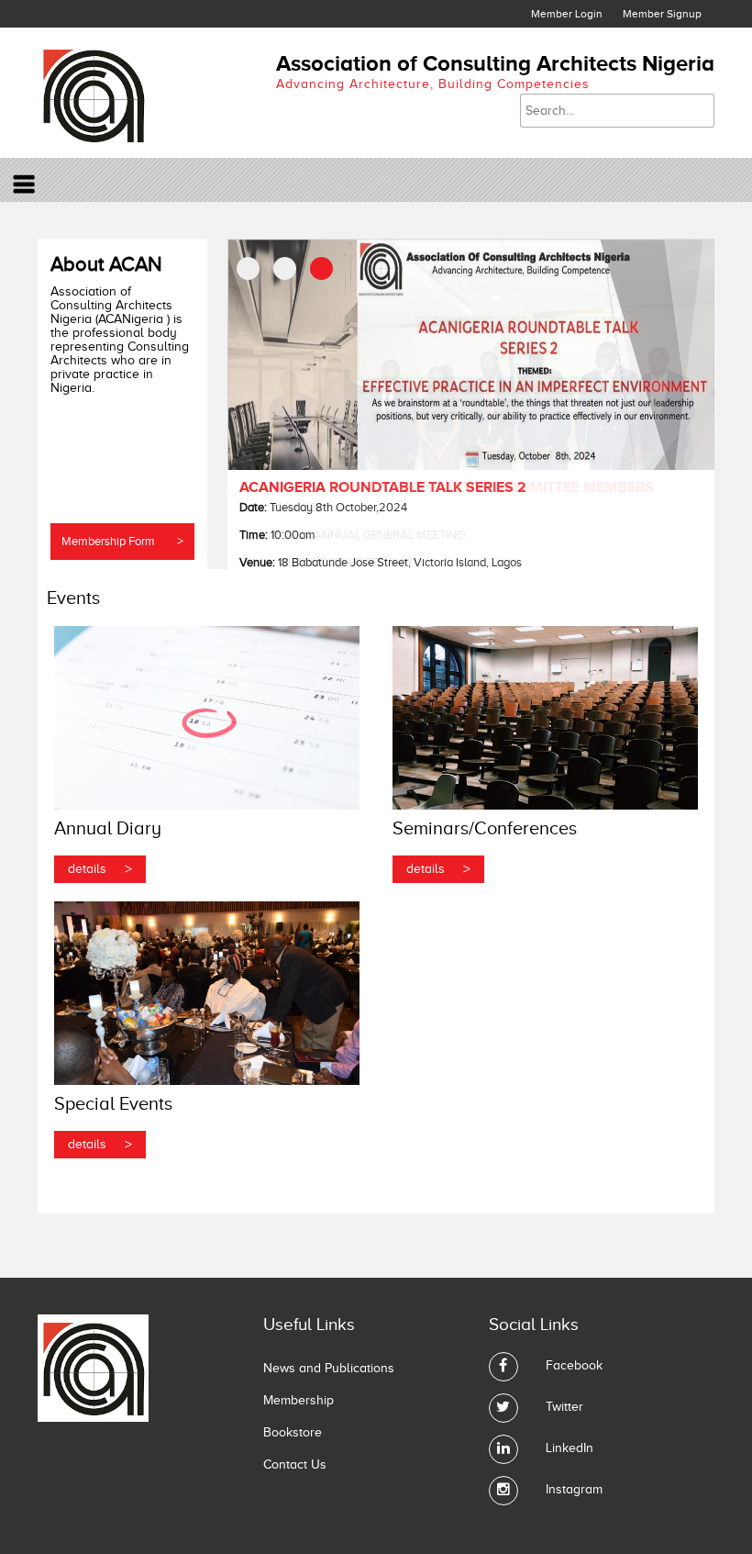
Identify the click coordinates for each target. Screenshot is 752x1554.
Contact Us (294, 1464)
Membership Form (122, 541)
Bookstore (292, 1432)
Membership (298, 1400)
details (100, 869)
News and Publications (328, 1368)
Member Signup (662, 13)
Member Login (567, 13)
